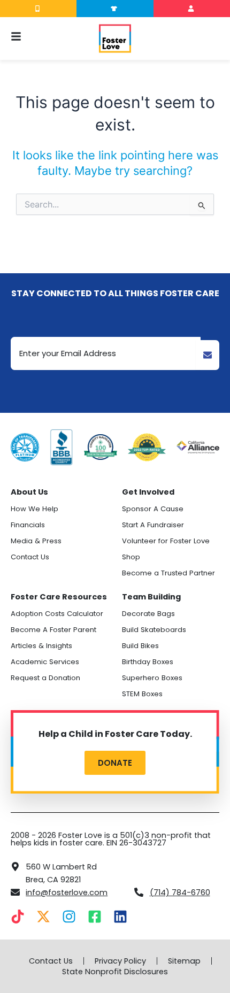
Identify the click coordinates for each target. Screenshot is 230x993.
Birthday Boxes (147, 662)
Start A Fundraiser (153, 525)
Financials (28, 525)
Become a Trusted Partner (168, 573)
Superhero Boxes (152, 678)
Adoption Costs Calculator (57, 614)
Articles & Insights (41, 646)
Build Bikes (140, 646)
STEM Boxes (142, 694)
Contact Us (30, 557)
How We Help (34, 509)
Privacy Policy (120, 961)
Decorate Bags (148, 614)
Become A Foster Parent (53, 630)
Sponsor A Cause (152, 509)
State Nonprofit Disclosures (115, 971)
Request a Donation (45, 678)
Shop (131, 557)
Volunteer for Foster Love (166, 541)
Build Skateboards (154, 630)
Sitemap (184, 961)
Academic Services (45, 662)
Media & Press (36, 541)
